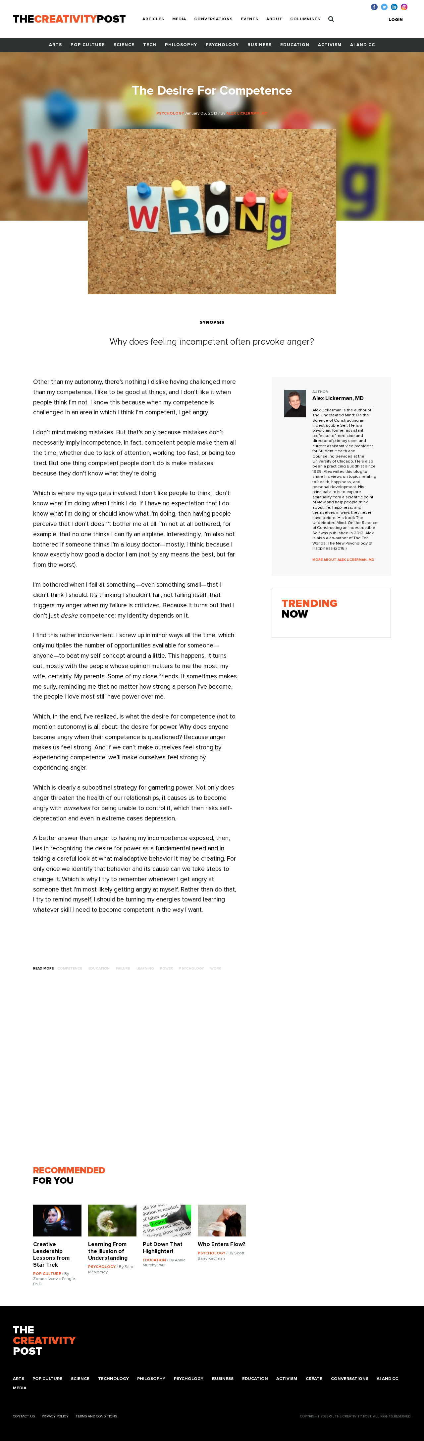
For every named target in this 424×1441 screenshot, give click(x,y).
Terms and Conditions (96, 1416)
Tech (149, 45)
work (215, 968)
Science (124, 45)
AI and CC (362, 45)
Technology (113, 1379)
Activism (330, 45)
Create (314, 1379)
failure (123, 968)
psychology (191, 968)
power (166, 968)
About (274, 19)
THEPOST (44, 1341)
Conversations (213, 19)
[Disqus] (142, 1071)
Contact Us (24, 1416)
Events (249, 19)
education (99, 968)
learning (145, 968)
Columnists (305, 19)
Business (259, 45)
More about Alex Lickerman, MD (343, 559)
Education (294, 45)
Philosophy (181, 45)
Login (396, 20)
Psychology (222, 45)
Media (179, 19)
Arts (55, 45)
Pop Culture (88, 45)
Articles (153, 19)
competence (69, 968)
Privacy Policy (55, 1416)
